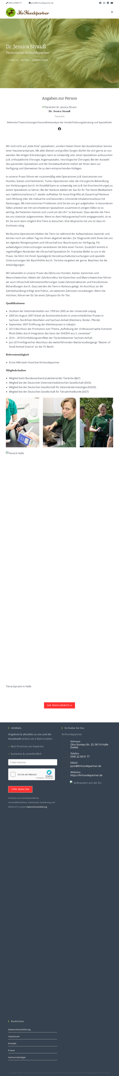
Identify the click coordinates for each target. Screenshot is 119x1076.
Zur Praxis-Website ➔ (59, 705)
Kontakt (12, 1043)
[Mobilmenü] (112, 12)
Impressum (14, 1036)
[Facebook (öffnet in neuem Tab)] (100, 2)
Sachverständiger (17, 1057)
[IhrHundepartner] (6, 59)
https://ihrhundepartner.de (86, 775)
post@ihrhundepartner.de (42, 3)
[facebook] (59, 128)
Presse (11, 1050)
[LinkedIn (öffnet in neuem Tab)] (108, 2)
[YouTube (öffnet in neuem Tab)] (111, 2)
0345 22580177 (15, 3)
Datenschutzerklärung (36, 806)
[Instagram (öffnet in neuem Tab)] (104, 2)
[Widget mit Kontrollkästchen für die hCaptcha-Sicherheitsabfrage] (31, 774)
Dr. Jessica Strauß (40, 59)
